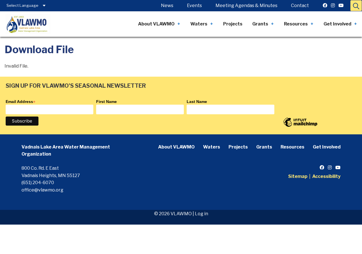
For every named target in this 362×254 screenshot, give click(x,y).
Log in (201, 213)
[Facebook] (325, 5)
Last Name (197, 101)
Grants (260, 24)
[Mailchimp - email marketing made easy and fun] (300, 126)
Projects (232, 24)
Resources (296, 24)
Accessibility (326, 176)
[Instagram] (333, 5)
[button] (356, 5)
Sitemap (297, 176)
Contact (300, 5)
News (167, 5)
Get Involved (337, 24)
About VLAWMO (156, 24)
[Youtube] (341, 5)
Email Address (20, 101)
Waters (198, 24)
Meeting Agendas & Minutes (246, 5)
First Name (106, 101)
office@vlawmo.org (42, 190)
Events (194, 5)
